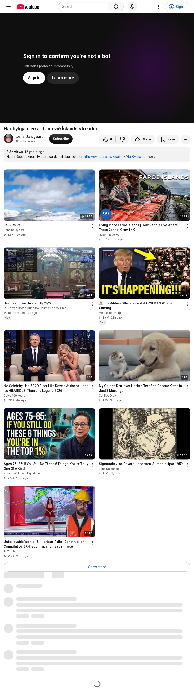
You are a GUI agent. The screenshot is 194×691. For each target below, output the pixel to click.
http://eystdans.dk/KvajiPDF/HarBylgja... (113, 156)
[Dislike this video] (122, 139)
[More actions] (185, 139)
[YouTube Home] (27, 6)
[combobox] (85, 6)
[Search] (116, 6)
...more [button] (149, 156)
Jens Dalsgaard (30, 136)
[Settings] (158, 6)
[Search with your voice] (132, 6)
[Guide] (8, 6)
